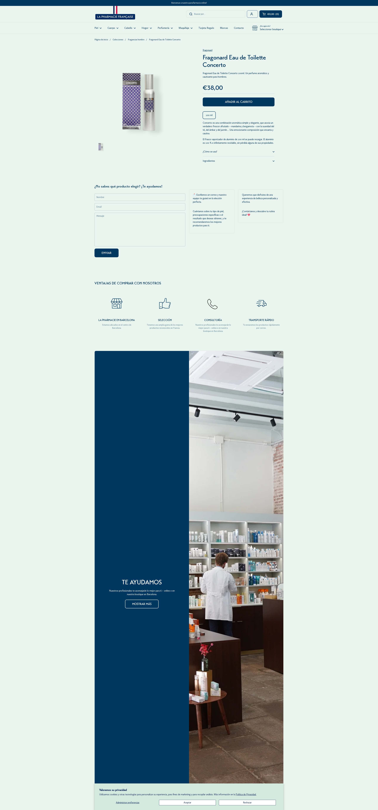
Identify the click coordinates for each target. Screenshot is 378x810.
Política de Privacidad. (246, 794)
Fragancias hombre (136, 39)
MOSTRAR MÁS (141, 604)
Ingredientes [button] (209, 160)
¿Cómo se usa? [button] (210, 151)
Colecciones (118, 39)
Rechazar (247, 802)
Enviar (106, 253)
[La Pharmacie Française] (114, 13)
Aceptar (187, 802)
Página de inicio (101, 39)
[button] (268, 28)
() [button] (274, 15)
